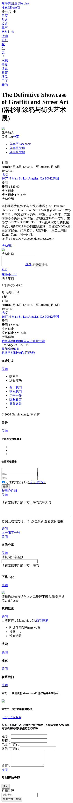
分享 (16, 136)
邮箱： (6, 740)
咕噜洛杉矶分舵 (18, 352)
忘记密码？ (38, 482)
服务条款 (15, 403)
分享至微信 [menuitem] (17, 148)
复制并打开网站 (12, 799)
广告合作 (15, 395)
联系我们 (15, 391)
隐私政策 (15, 399)
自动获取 (42, 620)
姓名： (6, 736)
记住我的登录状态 (17, 482)
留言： (6, 765)
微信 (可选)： (11, 748)
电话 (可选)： (11, 744)
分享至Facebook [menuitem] (20, 144)
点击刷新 (37, 521)
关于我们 (15, 387)
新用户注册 (9, 491)
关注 (5, 136)
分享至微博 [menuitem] (17, 152)
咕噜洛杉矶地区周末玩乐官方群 (23, 341)
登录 (28, 264)
